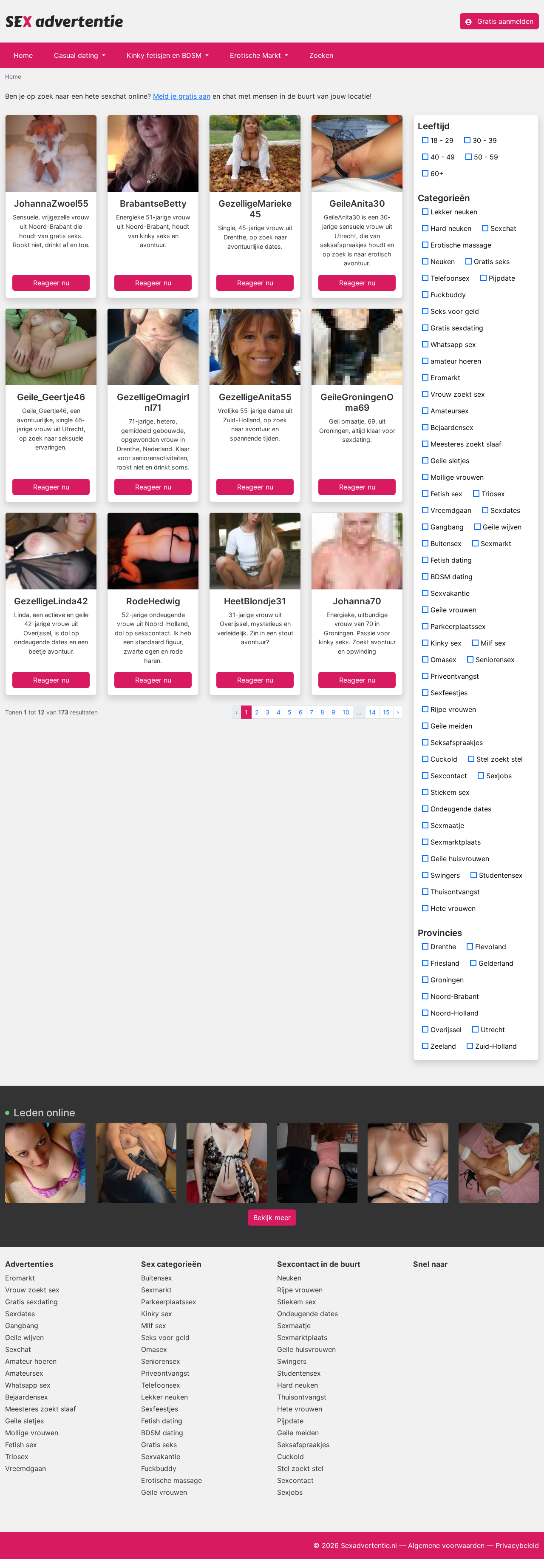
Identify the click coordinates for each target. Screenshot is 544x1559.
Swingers (445, 875)
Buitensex (446, 543)
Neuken (443, 261)
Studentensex (501, 875)
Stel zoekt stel (499, 759)
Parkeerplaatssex (458, 626)
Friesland (445, 963)
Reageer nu (51, 283)
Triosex (493, 493)
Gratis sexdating (457, 328)
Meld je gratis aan (181, 96)
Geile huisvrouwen (460, 858)
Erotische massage (461, 245)
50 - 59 (486, 157)
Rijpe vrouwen (453, 709)
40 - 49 (443, 157)
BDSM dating (452, 576)
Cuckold (444, 759)
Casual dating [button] (77, 55)
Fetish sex (446, 493)
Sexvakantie (450, 593)
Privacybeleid (517, 1545)
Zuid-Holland (496, 1046)
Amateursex (450, 411)
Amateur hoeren (31, 1361)
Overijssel (446, 1029)
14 (372, 712)
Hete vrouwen (453, 908)
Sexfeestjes (449, 692)
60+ (437, 173)
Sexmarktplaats (456, 842)
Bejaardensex (452, 427)
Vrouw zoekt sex (458, 394)
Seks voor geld (455, 311)
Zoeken (321, 55)
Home (23, 55)
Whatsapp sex (453, 344)
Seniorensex (495, 659)
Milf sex (493, 643)
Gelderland (496, 963)
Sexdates (505, 510)
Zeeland (443, 1046)
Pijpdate (502, 278)
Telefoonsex (450, 278)
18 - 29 (442, 140)
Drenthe (443, 946)
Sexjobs (499, 775)
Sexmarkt (496, 543)
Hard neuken (451, 228)
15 (386, 712)
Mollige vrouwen (457, 477)
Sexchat (503, 228)
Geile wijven (502, 527)
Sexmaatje (447, 825)
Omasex (443, 659)
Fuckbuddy (448, 294)
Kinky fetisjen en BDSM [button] (165, 55)
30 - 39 (485, 140)
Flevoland (490, 946)
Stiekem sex (450, 792)
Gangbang (447, 527)
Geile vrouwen (453, 610)
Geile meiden (451, 726)
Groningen (447, 980)
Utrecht (493, 1029)
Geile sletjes (450, 460)
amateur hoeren (456, 361)
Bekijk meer (272, 1217)
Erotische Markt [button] (256, 55)
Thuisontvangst (455, 892)
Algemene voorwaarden (446, 1545)
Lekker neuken (454, 212)
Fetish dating (451, 560)
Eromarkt (445, 377)
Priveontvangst (455, 676)
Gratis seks (492, 261)
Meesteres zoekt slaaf (466, 444)
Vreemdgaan (451, 510)
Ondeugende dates (461, 809)
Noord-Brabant (455, 996)
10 (346, 712)
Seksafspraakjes (457, 742)
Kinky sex (446, 643)
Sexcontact (449, 775)
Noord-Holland (455, 1013)
